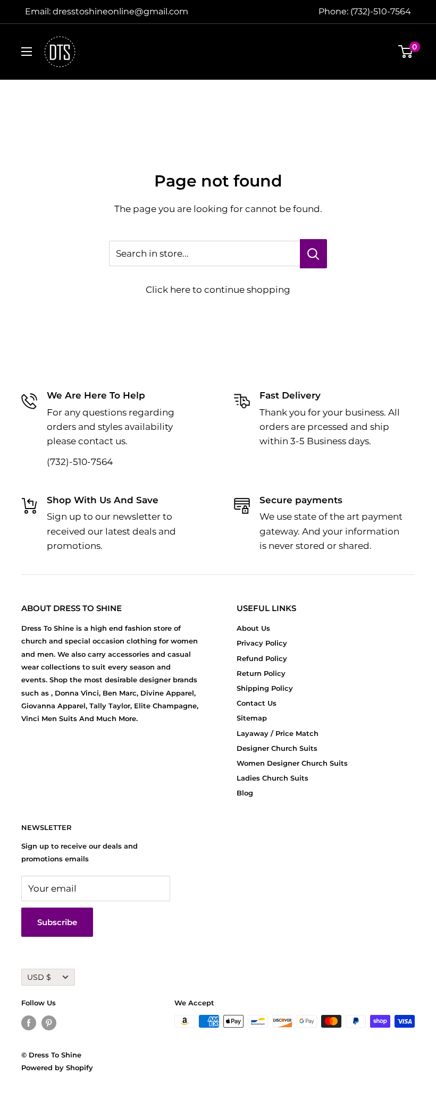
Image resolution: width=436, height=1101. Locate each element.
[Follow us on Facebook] (28, 1022)
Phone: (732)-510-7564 (364, 11)
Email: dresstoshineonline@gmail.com (106, 11)
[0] (406, 51)
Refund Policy (262, 658)
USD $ (39, 977)
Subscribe (57, 922)
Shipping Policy (265, 688)
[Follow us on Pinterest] (48, 1022)
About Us (253, 628)
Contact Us (256, 703)
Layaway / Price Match (277, 733)
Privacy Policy (262, 643)
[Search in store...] (313, 253)
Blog (245, 793)
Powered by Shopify (57, 1067)
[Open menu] (26, 51)
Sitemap (252, 718)
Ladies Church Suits (272, 778)
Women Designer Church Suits (292, 763)
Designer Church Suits (277, 748)
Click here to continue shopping (218, 289)
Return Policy (261, 673)
